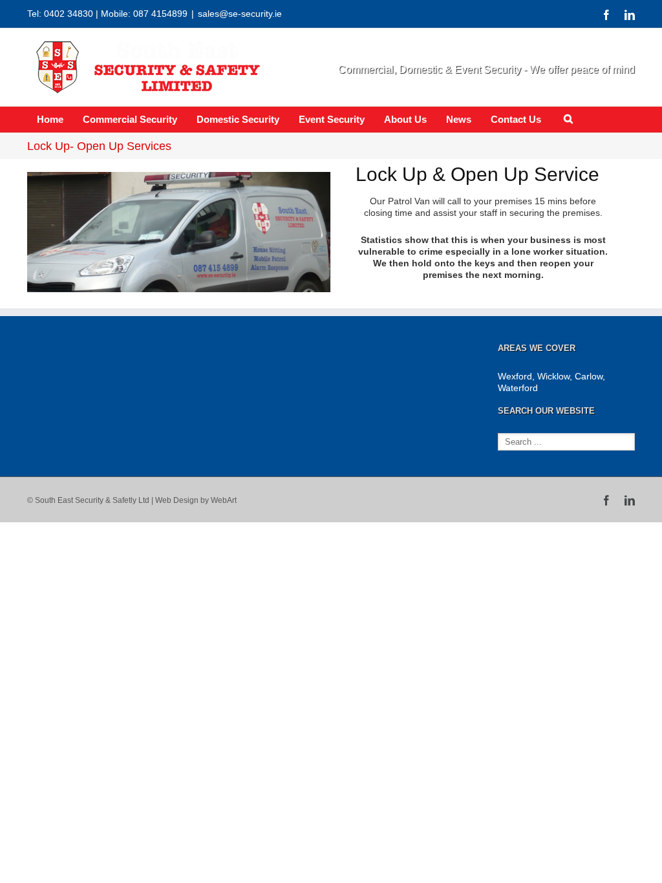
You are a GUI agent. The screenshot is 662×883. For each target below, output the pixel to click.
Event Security (332, 119)
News (458, 119)
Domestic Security (238, 119)
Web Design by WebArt (196, 500)
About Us (405, 119)
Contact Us (516, 119)
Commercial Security (130, 119)
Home (50, 119)
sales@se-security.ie (240, 13)
